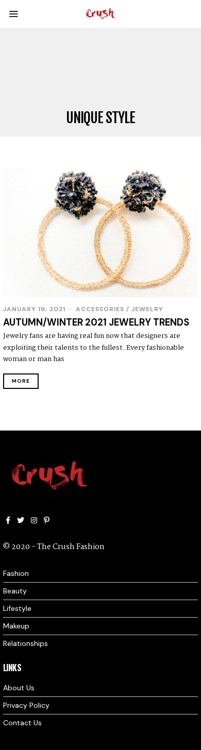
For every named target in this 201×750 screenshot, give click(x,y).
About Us (19, 687)
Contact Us (22, 722)
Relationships (25, 643)
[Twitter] (20, 520)
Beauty (15, 590)
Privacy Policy (26, 705)
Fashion (16, 573)
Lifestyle (17, 608)
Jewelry (147, 309)
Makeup (16, 625)
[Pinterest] (46, 520)
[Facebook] (8, 520)
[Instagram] (34, 520)
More (21, 381)
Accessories (100, 309)
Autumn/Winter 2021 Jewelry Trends (96, 322)
